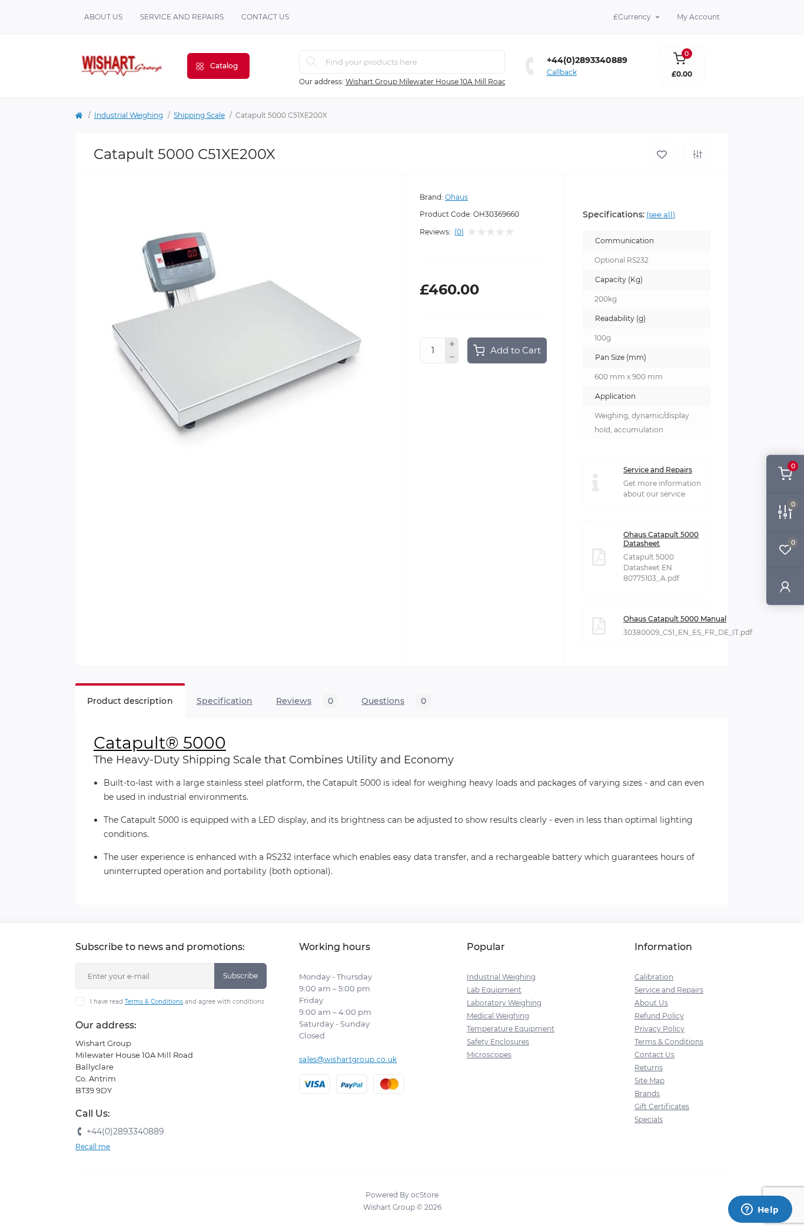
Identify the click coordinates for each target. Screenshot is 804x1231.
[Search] (312, 62)
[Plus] (452, 343)
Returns (648, 1067)
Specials (648, 1119)
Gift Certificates (661, 1106)
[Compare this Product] (697, 154)
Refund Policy (659, 1015)
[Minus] (452, 357)
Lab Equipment (494, 989)
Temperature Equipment (510, 1028)
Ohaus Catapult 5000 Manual (674, 618)
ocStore (424, 1194)
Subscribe (240, 975)
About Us (103, 16)
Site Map (649, 1080)
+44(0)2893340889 (587, 60)
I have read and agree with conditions (177, 1001)
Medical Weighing (498, 1015)
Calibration (653, 976)
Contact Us (654, 1054)
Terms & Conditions (154, 1001)
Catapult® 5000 (160, 743)
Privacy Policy (659, 1028)
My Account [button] (698, 16)
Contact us (265, 16)
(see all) (660, 214)
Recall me (92, 1146)
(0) (459, 232)
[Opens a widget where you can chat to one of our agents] (759, 1210)
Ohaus (456, 197)
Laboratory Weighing (504, 1002)
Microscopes (489, 1054)
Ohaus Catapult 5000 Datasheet (661, 539)
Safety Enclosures (498, 1041)
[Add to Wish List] (662, 154)
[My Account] (785, 586)
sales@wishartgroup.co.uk (348, 1059)
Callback (562, 72)
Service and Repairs (182, 16)
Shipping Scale (199, 115)
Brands (647, 1093)
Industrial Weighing (128, 115)
